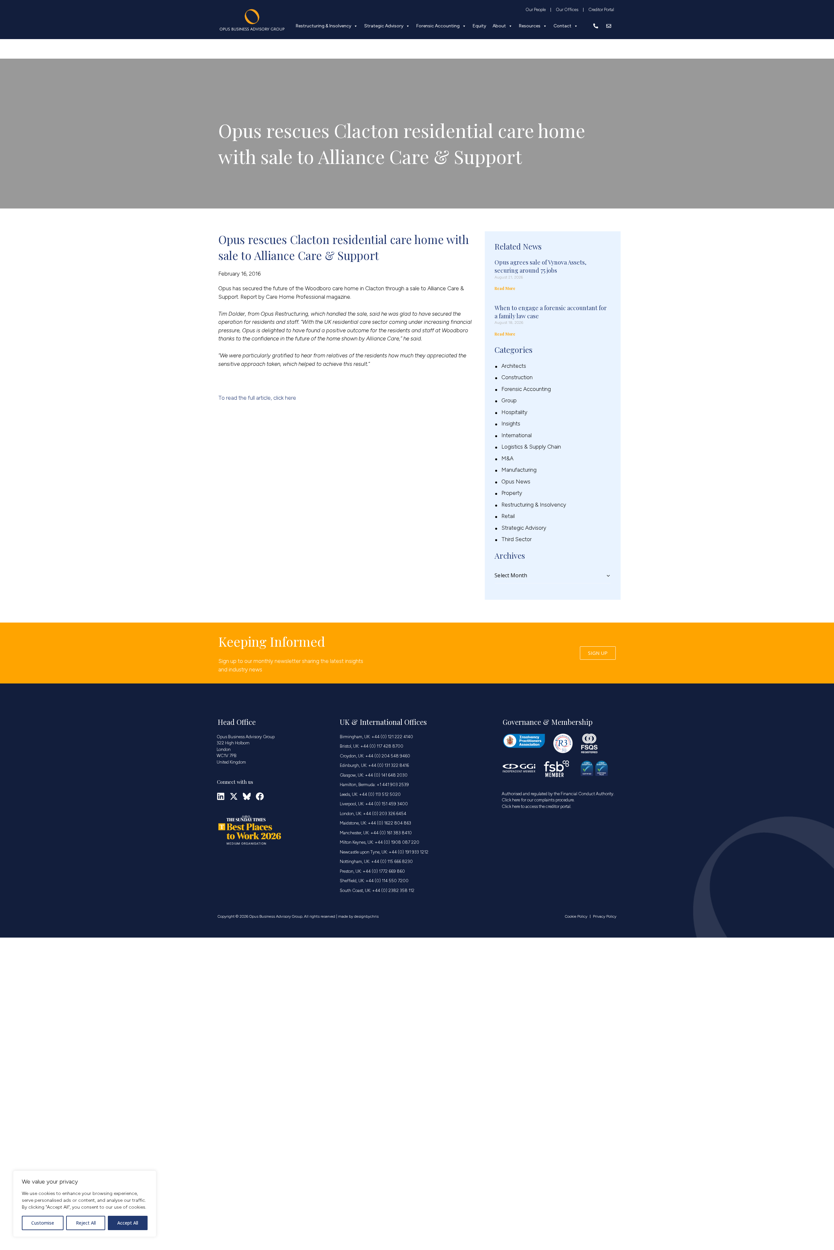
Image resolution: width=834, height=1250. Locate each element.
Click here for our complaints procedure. (538, 799)
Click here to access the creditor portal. (536, 806)
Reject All (86, 1223)
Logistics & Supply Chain (531, 446)
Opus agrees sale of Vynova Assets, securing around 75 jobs (540, 266)
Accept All (127, 1223)
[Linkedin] (221, 796)
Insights (510, 423)
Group (509, 400)
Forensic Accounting (438, 26)
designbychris (366, 916)
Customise (42, 1223)
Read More (505, 288)
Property (511, 493)
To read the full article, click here (257, 398)
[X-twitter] (234, 796)
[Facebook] (260, 796)
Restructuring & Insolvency (323, 26)
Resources (529, 26)
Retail (508, 516)
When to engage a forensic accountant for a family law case (551, 312)
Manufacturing (519, 470)
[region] (84, 1204)
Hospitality (514, 412)
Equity (479, 26)
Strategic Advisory (383, 26)
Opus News (515, 481)
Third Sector (516, 539)
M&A (507, 458)
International (516, 435)
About (499, 26)
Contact (562, 26)
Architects (513, 366)
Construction (517, 377)
